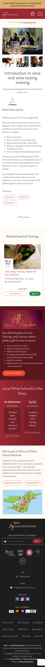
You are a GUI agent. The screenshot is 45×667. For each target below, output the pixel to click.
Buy (36, 294)
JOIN (36, 541)
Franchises (31, 483)
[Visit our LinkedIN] (27, 599)
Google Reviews (30, 22)
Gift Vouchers (13, 373)
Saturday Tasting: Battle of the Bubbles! (20, 273)
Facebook (10, 197)
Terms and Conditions (31, 659)
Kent (5, 645)
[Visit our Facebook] (17, 599)
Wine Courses (8, 629)
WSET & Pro (23, 629)
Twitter (25, 197)
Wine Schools (11, 483)
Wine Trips (26, 636)
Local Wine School (17, 645)
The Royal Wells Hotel (15, 278)
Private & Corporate (10, 636)
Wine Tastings (23, 622)
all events (24, 92)
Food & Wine (38, 622)
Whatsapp (10, 203)
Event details (15, 294)
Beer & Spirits (37, 629)
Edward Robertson (26, 662)
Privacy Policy (15, 659)
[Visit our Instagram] (22, 599)
